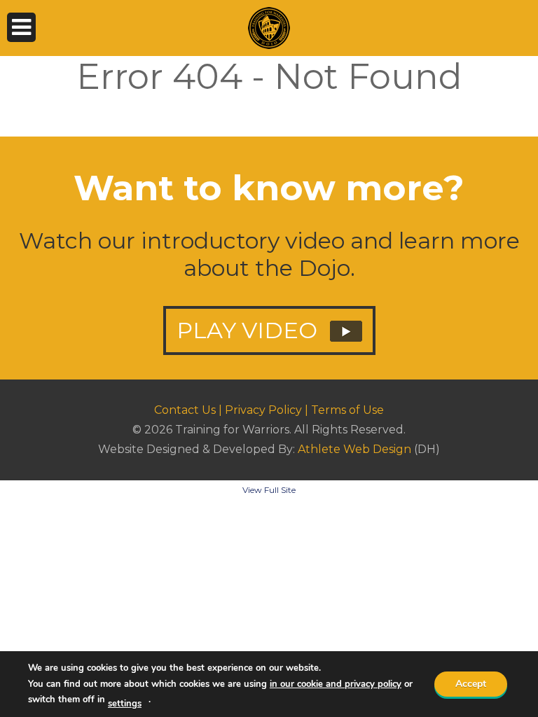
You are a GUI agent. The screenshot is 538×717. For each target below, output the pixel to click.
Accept (470, 683)
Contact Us (185, 410)
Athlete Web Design (354, 449)
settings (125, 703)
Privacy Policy (263, 410)
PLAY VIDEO (250, 330)
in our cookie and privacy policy (335, 684)
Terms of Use (347, 410)
